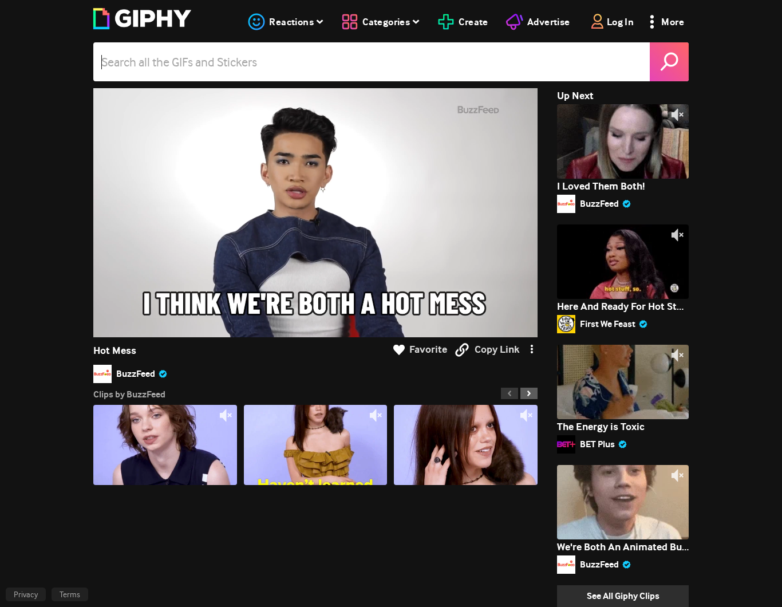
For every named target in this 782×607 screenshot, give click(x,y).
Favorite (428, 350)
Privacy (26, 594)
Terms (70, 594)
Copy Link (497, 350)
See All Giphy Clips (623, 595)
